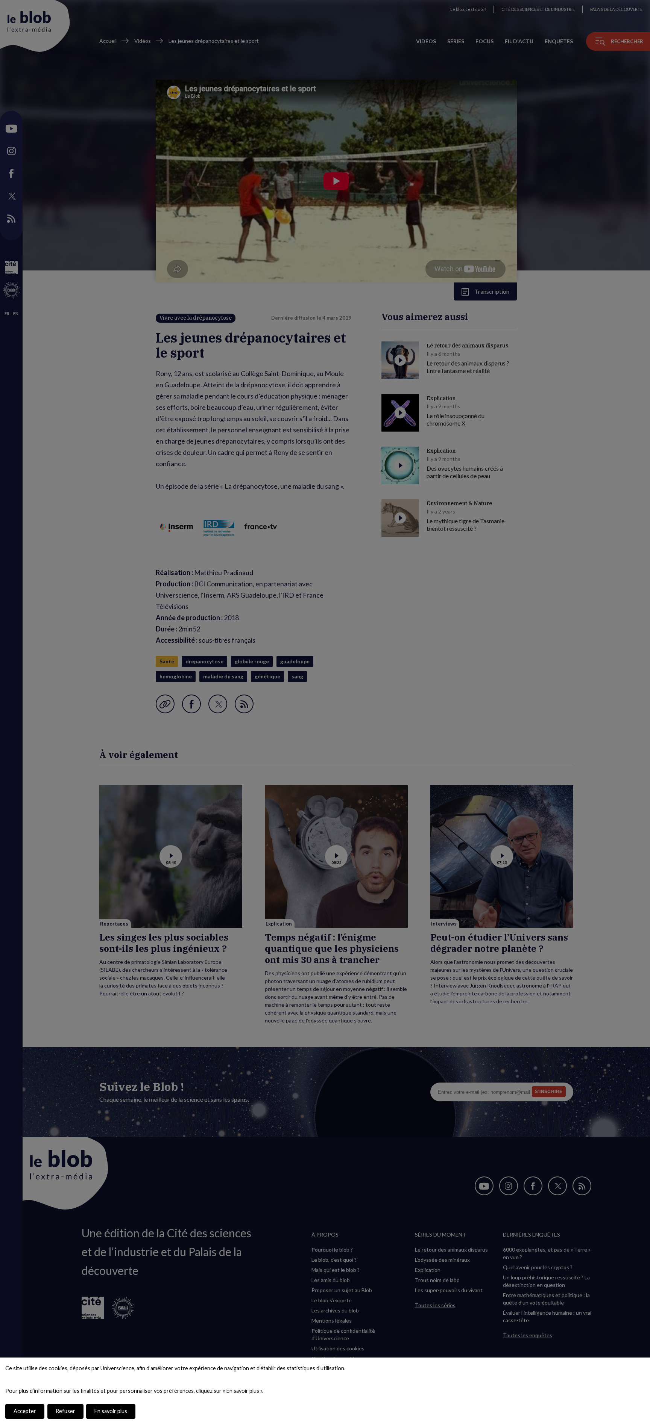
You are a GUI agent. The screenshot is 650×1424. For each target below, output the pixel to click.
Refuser (65, 1411)
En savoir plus (110, 1411)
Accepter (25, 1411)
